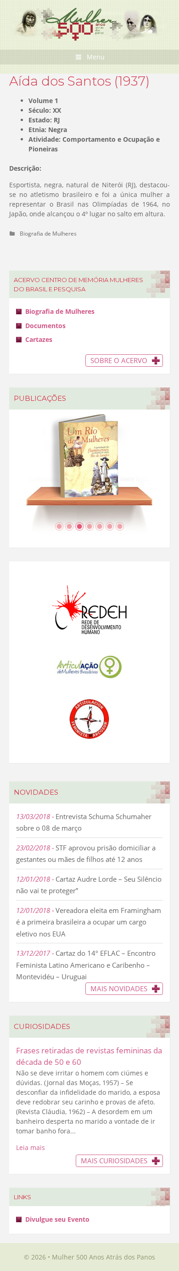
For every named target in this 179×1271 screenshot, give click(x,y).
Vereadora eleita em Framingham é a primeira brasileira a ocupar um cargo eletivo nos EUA (88, 922)
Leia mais (30, 1147)
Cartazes (38, 339)
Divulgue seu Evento (57, 1219)
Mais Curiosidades (114, 1160)
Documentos (45, 325)
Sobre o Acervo (118, 360)
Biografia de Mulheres (48, 233)
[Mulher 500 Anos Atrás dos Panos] (89, 23)
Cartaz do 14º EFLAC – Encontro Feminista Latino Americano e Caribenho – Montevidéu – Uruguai (86, 964)
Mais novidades (118, 988)
